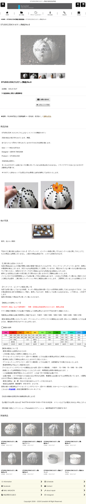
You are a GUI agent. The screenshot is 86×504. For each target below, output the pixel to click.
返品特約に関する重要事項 (12, 93)
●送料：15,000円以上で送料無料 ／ (26, 116)
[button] (3, 5)
